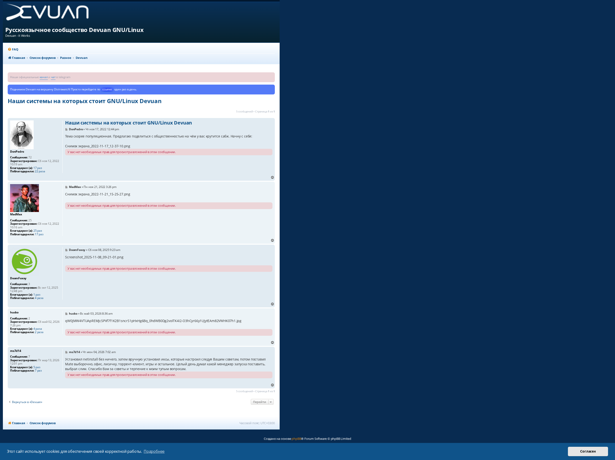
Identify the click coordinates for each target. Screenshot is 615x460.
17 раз (37, 168)
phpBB (296, 438)
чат (53, 77)
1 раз (36, 294)
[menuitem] (13, 49)
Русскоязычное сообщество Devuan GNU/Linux (74, 30)
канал (44, 77)
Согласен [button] (588, 451)
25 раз (37, 230)
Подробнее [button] (154, 451)
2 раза (39, 332)
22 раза (40, 171)
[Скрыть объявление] (272, 75)
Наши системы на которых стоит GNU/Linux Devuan (85, 101)
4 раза (39, 298)
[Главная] (51, 14)
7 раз (38, 370)
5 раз (36, 367)
